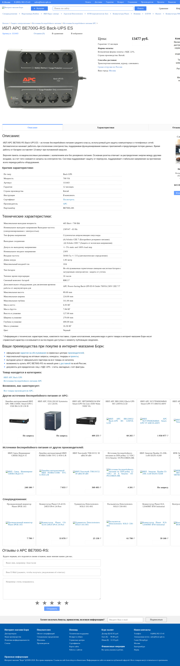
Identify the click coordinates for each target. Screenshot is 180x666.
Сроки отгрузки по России (110, 67)
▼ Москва (6, 2)
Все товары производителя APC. (19, 391)
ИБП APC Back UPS (13, 377)
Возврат (120, 2)
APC (65, 204)
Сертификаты (74, 643)
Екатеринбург (139, 646)
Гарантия (109, 2)
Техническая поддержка (79, 634)
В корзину (142, 44)
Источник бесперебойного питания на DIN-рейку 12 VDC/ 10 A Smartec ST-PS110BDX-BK (119, 455)
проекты (74, 356)
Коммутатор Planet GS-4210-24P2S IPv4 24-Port (52, 505)
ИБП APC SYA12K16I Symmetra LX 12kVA (53, 402)
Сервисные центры (77, 640)
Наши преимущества (13, 637)
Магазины (41, 640)
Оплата (88, 2)
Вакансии (172, 2)
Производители (147, 2)
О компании (132, 2)
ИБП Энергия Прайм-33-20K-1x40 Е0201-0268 (153, 454)
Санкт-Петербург (141, 640)
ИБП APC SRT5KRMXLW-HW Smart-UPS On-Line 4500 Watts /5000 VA (86, 403)
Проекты (160, 2)
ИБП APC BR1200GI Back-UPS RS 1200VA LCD (120, 402)
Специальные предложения (48, 637)
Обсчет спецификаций (46, 634)
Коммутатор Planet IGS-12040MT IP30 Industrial (153, 505)
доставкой (65, 363)
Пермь (136, 650)
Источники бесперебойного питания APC (23, 381)
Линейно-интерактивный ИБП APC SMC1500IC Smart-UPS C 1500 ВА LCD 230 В (19, 403)
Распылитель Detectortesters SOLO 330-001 (119, 505)
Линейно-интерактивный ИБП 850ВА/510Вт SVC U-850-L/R (53, 454)
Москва (112, 71)
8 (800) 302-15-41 (22, 2)
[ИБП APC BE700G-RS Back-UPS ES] (44, 79)
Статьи (7, 643)
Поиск (140, 8)
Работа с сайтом (75, 650)
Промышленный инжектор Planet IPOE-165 (19, 505)
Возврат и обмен (76, 637)
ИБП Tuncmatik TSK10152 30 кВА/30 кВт (86, 454)
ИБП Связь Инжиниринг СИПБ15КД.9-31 (19, 454)
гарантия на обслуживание (33, 353)
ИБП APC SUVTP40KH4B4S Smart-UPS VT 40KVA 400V (153, 402)
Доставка (98, 2)
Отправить (52, 608)
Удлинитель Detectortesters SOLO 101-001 (86, 505)
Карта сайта (74, 646)
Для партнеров (10, 634)
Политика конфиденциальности (17, 640)
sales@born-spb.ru (42, 2)
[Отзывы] (9, 436)
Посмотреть (68, 199)
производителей (76, 353)
